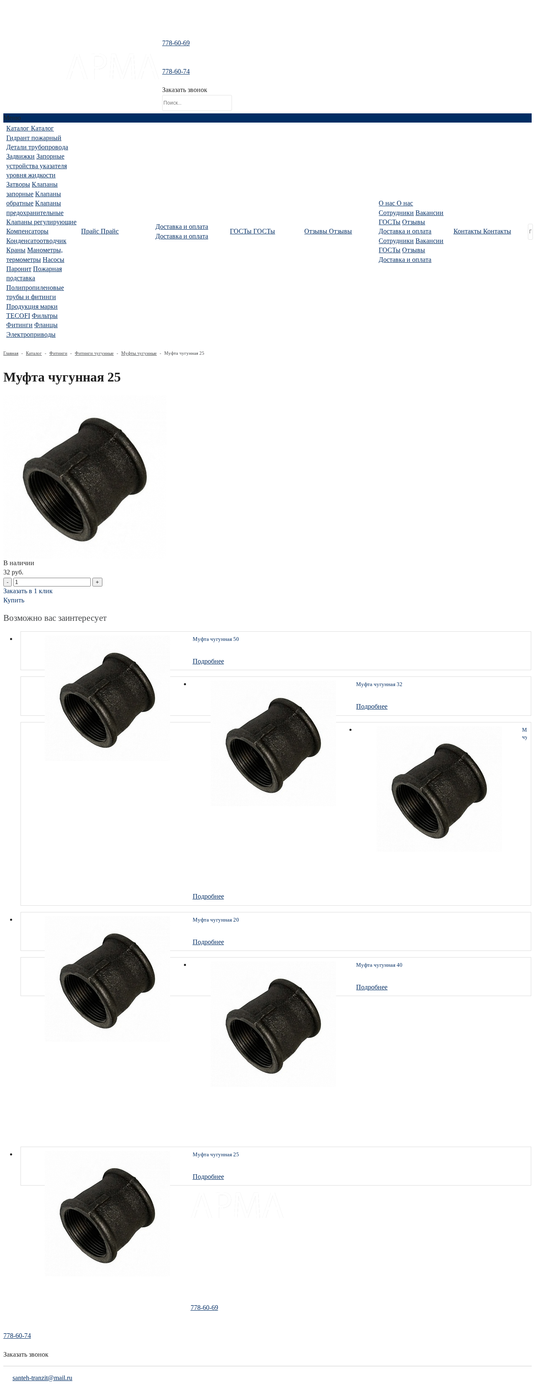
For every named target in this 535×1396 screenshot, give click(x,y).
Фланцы (46, 324)
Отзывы (413, 221)
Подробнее (208, 661)
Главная (10, 353)
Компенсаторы (27, 231)
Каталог (34, 353)
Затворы (18, 184)
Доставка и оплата (405, 231)
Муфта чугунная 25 (216, 1154)
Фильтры (45, 315)
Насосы (53, 259)
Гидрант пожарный (33, 137)
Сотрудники (396, 212)
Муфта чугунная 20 (216, 920)
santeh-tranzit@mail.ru (34, 74)
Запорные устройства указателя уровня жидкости (36, 166)
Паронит (18, 268)
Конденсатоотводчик (36, 240)
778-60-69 (176, 42)
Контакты (202, 1276)
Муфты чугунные (139, 353)
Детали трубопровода (37, 147)
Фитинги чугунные (94, 353)
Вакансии (429, 212)
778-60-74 (176, 71)
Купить (13, 600)
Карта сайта (205, 1287)
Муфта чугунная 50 (216, 639)
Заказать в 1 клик (28, 590)
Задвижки (20, 156)
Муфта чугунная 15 (524, 733)
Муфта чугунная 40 (379, 965)
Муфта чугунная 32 (379, 684)
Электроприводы (31, 334)
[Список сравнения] (267, 22)
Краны (15, 250)
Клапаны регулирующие (41, 221)
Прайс (198, 1253)
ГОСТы (389, 221)
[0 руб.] (240, 77)
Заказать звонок (184, 89)
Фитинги (19, 324)
